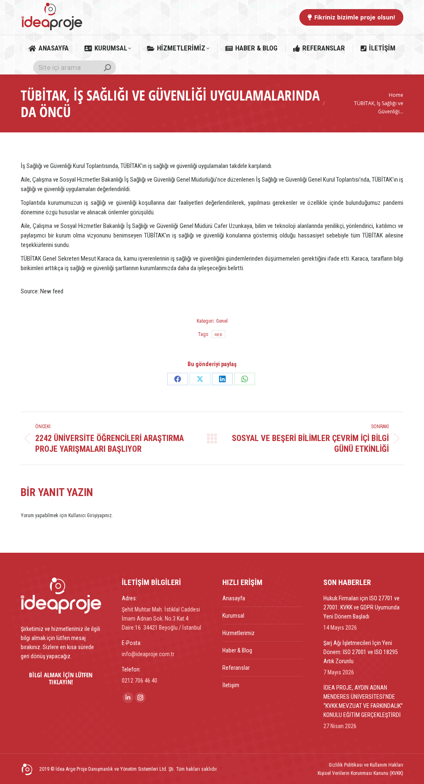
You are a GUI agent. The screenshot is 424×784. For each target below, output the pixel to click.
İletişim (230, 685)
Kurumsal (233, 615)
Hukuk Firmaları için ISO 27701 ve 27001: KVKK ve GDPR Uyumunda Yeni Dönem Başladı (361, 607)
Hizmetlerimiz (238, 633)
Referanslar (236, 667)
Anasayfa (233, 598)
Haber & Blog (237, 650)
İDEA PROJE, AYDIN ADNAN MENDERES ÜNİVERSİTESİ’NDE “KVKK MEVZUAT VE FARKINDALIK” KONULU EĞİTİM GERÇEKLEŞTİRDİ (363, 701)
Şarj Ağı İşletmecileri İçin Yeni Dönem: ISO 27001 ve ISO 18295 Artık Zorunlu (360, 652)
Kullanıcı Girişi (82, 515)
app (218, 334)
